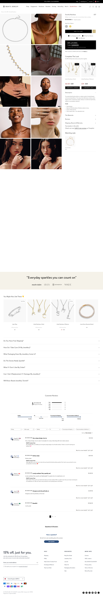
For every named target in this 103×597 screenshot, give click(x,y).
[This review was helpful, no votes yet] (88, 450)
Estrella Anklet (68, 147)
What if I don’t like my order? (14, 367)
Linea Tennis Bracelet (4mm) (86, 324)
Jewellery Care (68, 558)
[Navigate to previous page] (48, 516)
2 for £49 (6, 11)
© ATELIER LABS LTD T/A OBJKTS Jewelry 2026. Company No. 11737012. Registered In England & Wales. (18, 592)
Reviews (67, 119)
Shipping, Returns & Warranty (74, 123)
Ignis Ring (14, 324)
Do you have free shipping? (13, 341)
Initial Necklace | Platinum (87, 79)
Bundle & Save (73, 6)
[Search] (90, 6)
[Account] (96, 6)
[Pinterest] (93, 593)
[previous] (2, 314)
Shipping (46, 555)
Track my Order (48, 568)
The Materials (69, 115)
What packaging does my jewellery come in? (20, 354)
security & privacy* (23, 566)
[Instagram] (87, 593)
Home (2, 11)
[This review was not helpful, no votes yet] (91, 450)
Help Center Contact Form (50, 561)
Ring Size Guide (68, 555)
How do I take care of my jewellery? (17, 347)
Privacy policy (88, 564)
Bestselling (60, 6)
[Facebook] (84, 593)
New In (66, 6)
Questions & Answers (51, 527)
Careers (87, 555)
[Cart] (99, 6)
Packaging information (69, 568)
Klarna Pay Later (88, 571)
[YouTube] (96, 593)
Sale (65, 571)
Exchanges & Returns (49, 564)
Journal (66, 561)
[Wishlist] (93, 6)
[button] (94, 31)
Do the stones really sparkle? (14, 361)
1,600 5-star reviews (80, 128)
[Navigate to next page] (55, 516)
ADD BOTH (72, 87)
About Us (66, 564)
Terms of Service (89, 568)
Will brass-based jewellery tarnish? (16, 381)
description (68, 92)
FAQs (45, 558)
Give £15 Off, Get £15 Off (91, 561)
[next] (100, 314)
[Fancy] (99, 593)
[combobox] (16, 429)
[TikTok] (90, 593)
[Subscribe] (37, 562)
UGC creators (88, 558)
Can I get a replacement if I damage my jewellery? (22, 374)
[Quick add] (74, 145)
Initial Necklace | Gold (70, 79)
